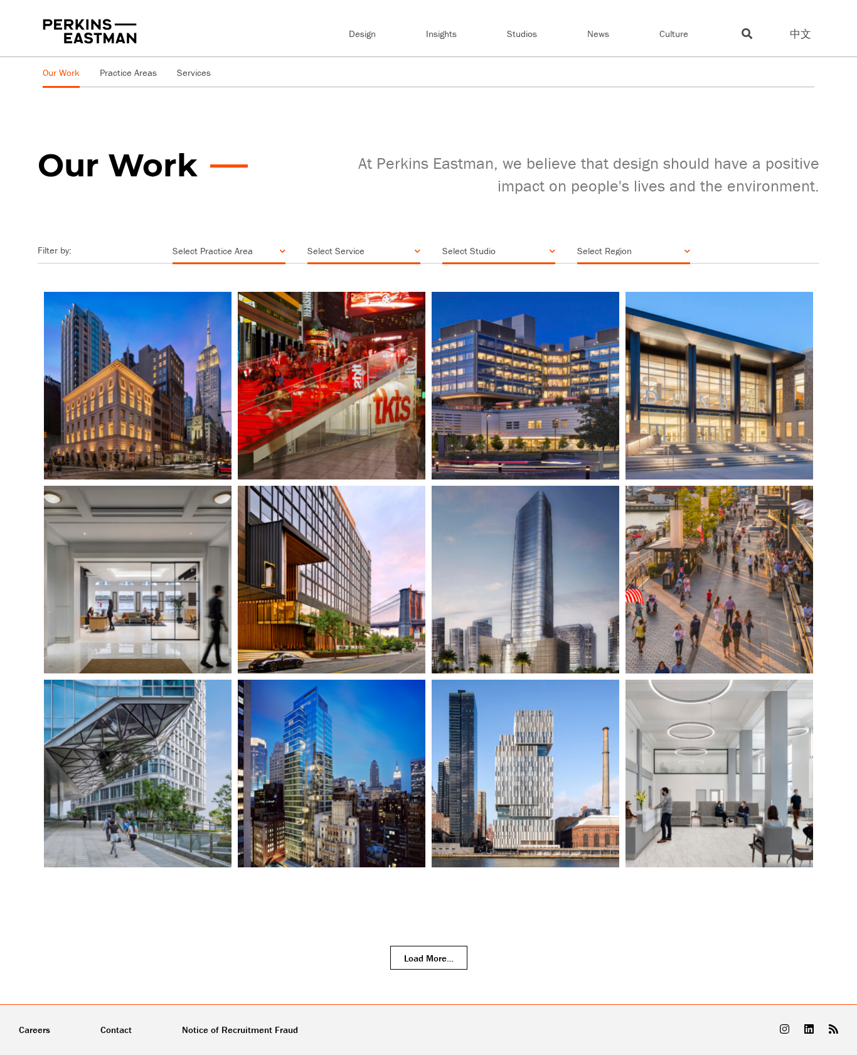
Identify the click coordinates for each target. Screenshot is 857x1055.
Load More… (429, 958)
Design (362, 34)
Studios (522, 34)
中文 (800, 34)
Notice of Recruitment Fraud (240, 1030)
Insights (441, 34)
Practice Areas (128, 72)
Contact (116, 1030)
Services (194, 72)
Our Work (61, 72)
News (598, 34)
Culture (673, 34)
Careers (34, 1030)
